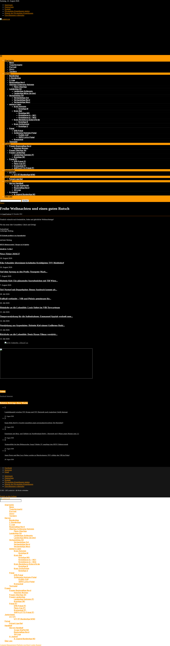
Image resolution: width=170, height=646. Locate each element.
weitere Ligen (15, 104)
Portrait (12, 67)
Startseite (9, 60)
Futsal (7, 177)
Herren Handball (16, 183)
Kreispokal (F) (20, 166)
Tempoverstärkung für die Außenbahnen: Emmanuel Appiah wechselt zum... (36, 316)
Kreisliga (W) (19, 157)
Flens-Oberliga (20, 87)
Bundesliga (14, 76)
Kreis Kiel (18, 111)
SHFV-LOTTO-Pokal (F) (24, 168)
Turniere (13, 71)
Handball (8, 181)
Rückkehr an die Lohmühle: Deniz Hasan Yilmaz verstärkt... (28, 334)
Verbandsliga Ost (21, 98)
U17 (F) (12, 172)
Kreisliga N (23, 122)
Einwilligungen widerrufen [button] (14, 15)
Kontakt (8, 9)
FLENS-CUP (24, 135)
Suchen (25, 201)
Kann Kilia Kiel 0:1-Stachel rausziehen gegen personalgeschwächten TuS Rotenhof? (34, 423)
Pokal (11, 128)
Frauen (8, 144)
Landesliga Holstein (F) (24, 155)
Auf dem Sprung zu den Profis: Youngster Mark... (23, 271)
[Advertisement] (85, 37)
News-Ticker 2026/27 (10, 254)
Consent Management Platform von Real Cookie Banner (20, 645)
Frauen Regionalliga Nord (20, 146)
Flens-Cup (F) (19, 164)
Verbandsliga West (22, 102)
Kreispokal (18, 139)
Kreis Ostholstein (21, 124)
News (11, 63)
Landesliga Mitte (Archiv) (25, 93)
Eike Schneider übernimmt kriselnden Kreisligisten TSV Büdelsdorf (32, 263)
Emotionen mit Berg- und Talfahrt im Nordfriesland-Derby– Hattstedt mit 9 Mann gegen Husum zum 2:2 (42, 434)
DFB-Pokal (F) (20, 161)
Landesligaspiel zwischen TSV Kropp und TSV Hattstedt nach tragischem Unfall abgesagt (36, 412)
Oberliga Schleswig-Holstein (21, 85)
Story (11, 69)
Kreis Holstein (20, 106)
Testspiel (13, 142)
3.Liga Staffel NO (21, 186)
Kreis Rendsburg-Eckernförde (27, 120)
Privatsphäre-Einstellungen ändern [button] (17, 11)
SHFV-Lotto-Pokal (26, 137)
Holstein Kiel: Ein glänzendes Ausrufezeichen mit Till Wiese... (29, 280)
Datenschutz (9, 7)
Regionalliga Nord (17, 82)
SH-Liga (17, 190)
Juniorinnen (10, 170)
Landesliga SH (15, 89)
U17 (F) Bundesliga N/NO (24, 175)
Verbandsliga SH (16, 96)
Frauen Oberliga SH (17, 150)
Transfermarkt (15, 65)
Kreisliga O (23, 126)
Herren (8, 74)
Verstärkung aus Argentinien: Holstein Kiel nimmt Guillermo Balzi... (32, 325)
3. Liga (12, 80)
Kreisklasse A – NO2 (27, 117)
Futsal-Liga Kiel (16, 179)
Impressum (9, 5)
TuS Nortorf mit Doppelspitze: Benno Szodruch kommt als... (28, 289)
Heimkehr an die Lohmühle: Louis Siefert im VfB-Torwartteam (30, 307)
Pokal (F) (13, 159)
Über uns (8, 196)
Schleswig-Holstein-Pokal (25, 133)
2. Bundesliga (15, 78)
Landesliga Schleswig (23, 91)
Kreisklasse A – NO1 (27, 115)
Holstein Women (21, 148)
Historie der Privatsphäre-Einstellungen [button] (19, 13)
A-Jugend (13, 192)
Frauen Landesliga (17, 153)
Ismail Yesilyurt (6, 214)
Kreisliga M (23, 109)
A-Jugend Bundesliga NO (24, 194)
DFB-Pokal (18, 131)
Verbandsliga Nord (22, 100)
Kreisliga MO (24, 113)
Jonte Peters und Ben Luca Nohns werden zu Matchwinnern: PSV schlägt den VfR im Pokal (37, 455)
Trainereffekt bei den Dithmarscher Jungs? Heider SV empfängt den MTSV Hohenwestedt (36, 444)
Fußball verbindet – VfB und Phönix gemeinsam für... (25, 298)
